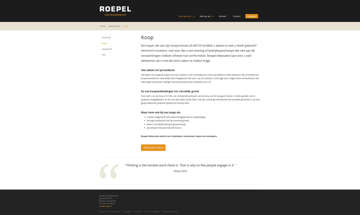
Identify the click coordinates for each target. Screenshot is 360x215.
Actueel (222, 16)
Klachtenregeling (152, 211)
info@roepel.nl (105, 206)
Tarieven (138, 211)
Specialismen (185, 16)
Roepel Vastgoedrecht (115, 11)
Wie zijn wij (205, 16)
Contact (236, 16)
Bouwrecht (107, 49)
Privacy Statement (169, 211)
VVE (103, 54)
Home (102, 26)
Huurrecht (106, 37)
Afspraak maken (153, 147)
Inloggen (252, 16)
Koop (126, 26)
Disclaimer (127, 211)
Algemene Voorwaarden (109, 211)
